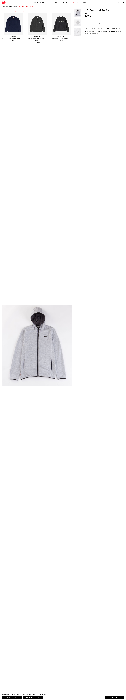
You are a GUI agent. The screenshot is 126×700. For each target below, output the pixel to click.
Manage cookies (13, 697)
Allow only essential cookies (33, 697)
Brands (42, 2)
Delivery (95, 24)
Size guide (101, 24)
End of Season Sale (74, 2)
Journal (84, 2)
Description (87, 24)
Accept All (114, 697)
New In (36, 2)
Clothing (49, 2)
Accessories (64, 2)
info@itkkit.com (117, 28)
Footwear (55, 2)
